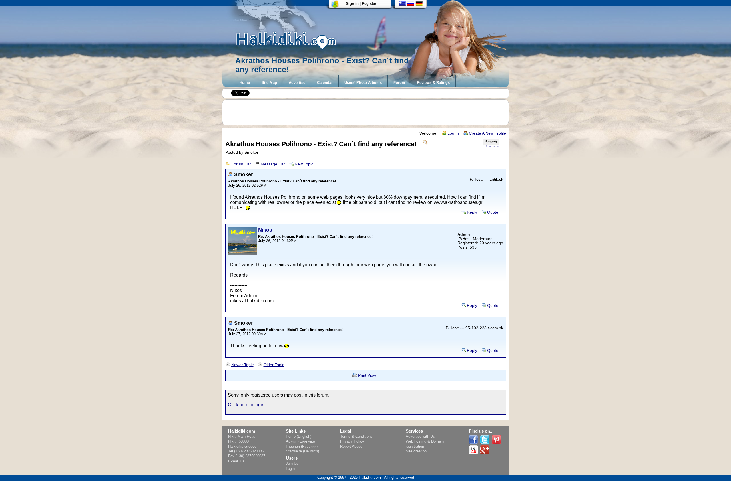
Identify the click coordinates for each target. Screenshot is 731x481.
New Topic (304, 164)
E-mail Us (236, 461)
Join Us (292, 463)
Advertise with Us (420, 436)
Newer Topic (242, 365)
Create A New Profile (487, 133)
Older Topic (274, 365)
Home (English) (298, 436)
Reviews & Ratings (433, 82)
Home (245, 82)
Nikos (265, 230)
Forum (399, 82)
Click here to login (246, 404)
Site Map (269, 82)
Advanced (492, 146)
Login (290, 468)
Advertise (297, 82)
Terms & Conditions (356, 436)
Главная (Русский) (302, 446)
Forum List (241, 164)
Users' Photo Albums (363, 82)
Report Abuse (351, 446)
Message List (273, 164)
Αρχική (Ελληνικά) (301, 441)
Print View (367, 375)
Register (369, 3)
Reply (472, 212)
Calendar (325, 82)
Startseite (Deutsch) (302, 451)
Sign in (352, 3)
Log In (453, 133)
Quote (492, 212)
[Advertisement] (368, 112)
